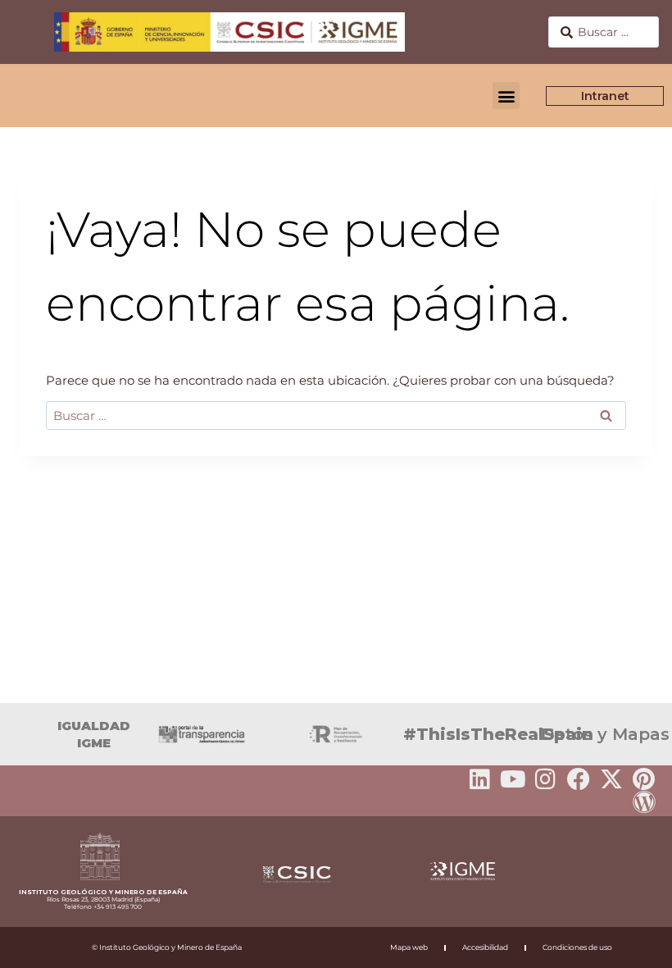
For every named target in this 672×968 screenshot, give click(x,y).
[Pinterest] (644, 779)
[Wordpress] (644, 802)
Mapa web (409, 947)
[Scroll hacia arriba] (633, 944)
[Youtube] (513, 779)
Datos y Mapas (605, 734)
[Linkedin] (480, 779)
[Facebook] (578, 779)
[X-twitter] (611, 779)
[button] (506, 95)
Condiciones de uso (577, 947)
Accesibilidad (485, 947)
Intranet (605, 96)
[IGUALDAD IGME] (20, 734)
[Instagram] (545, 779)
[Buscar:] (336, 415)
